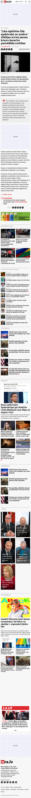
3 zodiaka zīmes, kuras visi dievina (17, 280)
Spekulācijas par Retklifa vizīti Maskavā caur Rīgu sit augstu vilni (7, 651)
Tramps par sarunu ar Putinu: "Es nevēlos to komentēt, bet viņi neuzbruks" (19, 361)
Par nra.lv (3, 787)
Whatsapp (24, 202)
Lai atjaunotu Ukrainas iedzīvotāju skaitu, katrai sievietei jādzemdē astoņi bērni (8, 242)
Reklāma (7, 787)
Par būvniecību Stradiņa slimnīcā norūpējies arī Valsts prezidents (17, 290)
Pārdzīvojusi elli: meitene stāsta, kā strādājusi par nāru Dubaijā (19, 333)
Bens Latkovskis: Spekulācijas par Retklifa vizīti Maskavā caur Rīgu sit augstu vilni (15, 408)
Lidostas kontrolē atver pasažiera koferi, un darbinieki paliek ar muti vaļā (23, 434)
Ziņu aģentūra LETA (5, 46)
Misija (11, 787)
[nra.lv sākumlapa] (8, 2)
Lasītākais (5, 328)
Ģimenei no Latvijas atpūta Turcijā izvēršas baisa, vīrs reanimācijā (22, 651)
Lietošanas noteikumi (5, 789)
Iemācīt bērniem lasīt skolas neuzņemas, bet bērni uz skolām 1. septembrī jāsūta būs (15, 623)
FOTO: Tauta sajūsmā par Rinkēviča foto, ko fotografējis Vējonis (17, 295)
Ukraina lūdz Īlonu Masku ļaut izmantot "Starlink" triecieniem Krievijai (8, 261)
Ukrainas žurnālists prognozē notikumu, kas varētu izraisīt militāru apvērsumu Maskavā (16, 317)
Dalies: (9, 207)
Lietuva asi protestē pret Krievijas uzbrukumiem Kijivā (22, 260)
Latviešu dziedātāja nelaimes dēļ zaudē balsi (16, 323)
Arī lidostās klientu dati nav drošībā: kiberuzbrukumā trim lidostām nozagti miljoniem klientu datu (19, 371)
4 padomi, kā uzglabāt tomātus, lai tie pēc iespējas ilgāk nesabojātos (17, 274)
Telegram (17, 202)
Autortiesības (13, 789)
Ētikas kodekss (20, 789)
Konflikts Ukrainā (6, 194)
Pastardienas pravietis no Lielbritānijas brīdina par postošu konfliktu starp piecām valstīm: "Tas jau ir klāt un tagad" (8, 454)
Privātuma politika (17, 787)
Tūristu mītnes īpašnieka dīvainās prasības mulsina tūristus (17, 306)
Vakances (26, 789)
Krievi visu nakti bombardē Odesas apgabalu (22, 241)
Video (3, 509)
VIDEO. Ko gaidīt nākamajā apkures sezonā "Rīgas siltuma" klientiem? (17, 285)
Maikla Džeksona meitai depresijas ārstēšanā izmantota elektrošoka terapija (7, 434)
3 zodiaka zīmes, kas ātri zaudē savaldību (16, 301)
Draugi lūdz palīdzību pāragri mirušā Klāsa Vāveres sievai (19, 351)
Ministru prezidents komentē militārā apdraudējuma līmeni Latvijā (8, 669)
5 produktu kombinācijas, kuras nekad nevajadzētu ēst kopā (16, 311)
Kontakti (2, 791)
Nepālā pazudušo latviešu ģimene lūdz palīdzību (18, 342)
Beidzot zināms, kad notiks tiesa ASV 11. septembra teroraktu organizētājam (22, 452)
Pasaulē (6, 28)
